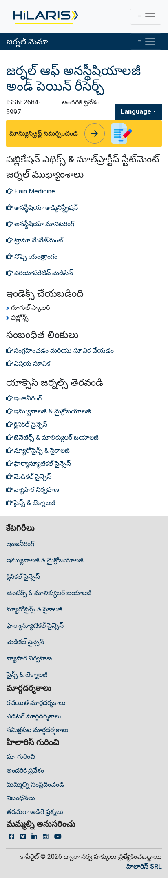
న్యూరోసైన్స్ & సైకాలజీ (34, 609)
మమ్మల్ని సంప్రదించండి (35, 784)
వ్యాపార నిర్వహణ (29, 658)
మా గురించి (21, 756)
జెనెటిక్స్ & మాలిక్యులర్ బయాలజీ (49, 593)
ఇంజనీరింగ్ (20, 544)
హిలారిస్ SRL (144, 866)
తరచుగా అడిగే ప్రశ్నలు (35, 812)
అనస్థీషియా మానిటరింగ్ (43, 224)
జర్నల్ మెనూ (27, 42)
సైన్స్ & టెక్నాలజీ (27, 674)
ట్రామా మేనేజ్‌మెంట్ (38, 240)
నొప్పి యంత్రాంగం (35, 256)
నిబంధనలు (21, 798)
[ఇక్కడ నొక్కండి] (45, 17)
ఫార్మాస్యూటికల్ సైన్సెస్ (35, 625)
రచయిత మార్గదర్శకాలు (36, 703)
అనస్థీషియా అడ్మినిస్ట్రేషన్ (45, 207)
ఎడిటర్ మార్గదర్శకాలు (34, 716)
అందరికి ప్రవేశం (25, 770)
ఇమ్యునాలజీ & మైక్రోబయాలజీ (45, 560)
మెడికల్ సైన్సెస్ (25, 642)
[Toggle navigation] (145, 17)
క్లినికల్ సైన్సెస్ (23, 576)
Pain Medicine (34, 191)
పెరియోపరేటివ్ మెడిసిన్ (43, 273)
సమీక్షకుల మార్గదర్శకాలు (38, 730)
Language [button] (136, 112)
